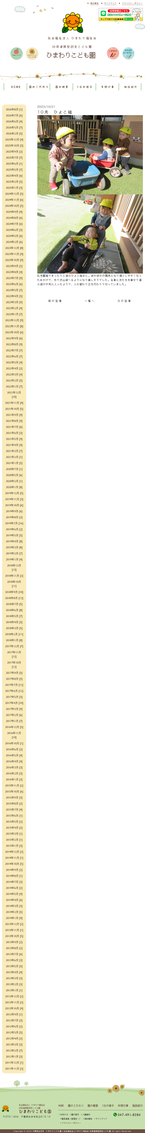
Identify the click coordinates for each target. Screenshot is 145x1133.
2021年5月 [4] (14, 439)
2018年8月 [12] (14, 598)
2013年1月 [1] (14, 990)
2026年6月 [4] (14, 121)
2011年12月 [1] (14, 1062)
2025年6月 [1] (14, 163)
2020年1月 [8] (14, 487)
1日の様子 (85, 87)
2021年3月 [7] (14, 451)
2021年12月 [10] (14, 394)
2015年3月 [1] (14, 833)
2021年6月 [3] (14, 433)
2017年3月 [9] (14, 709)
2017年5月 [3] (14, 697)
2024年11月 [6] (14, 200)
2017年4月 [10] (14, 703)
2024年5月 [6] (14, 236)
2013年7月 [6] (14, 954)
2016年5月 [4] (14, 755)
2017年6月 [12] (14, 691)
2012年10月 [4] (14, 1008)
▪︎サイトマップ (100, 1119)
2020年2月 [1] (14, 481)
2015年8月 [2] (14, 803)
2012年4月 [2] (14, 1038)
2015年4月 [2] (14, 827)
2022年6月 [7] (14, 356)
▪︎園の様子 (74, 1114)
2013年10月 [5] (14, 936)
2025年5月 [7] (14, 169)
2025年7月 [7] (14, 157)
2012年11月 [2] (14, 1002)
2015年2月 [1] (14, 839)
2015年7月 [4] (14, 809)
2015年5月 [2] (14, 821)
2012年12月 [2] (14, 996)
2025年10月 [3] (14, 145)
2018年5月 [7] (14, 616)
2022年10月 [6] (14, 332)
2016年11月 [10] (14, 735)
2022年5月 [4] (14, 362)
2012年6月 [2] (14, 1026)
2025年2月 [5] (14, 181)
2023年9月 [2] (14, 266)
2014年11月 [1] (14, 858)
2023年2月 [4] (14, 308)
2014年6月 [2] (14, 888)
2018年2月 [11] (14, 634)
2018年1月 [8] (14, 640)
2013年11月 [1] (14, 930)
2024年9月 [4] (14, 212)
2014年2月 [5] (14, 912)
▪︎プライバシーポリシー (70, 1123)
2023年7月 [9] (14, 278)
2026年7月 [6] (14, 115)
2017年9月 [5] (14, 673)
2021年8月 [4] (14, 421)
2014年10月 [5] (14, 864)
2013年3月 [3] (14, 978)
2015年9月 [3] (14, 797)
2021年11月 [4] (14, 403)
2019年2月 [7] (14, 553)
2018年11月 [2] (14, 575)
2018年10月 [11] (14, 584)
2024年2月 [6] (14, 242)
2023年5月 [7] (14, 290)
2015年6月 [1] (14, 815)
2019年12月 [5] (14, 493)
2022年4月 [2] (14, 368)
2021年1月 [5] (14, 463)
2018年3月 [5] (14, 628)
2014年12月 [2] (14, 852)
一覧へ (90, 300)
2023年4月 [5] (14, 296)
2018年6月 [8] (14, 610)
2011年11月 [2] (14, 1068)
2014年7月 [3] (14, 882)
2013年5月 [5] (14, 966)
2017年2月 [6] (14, 715)
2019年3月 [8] (14, 547)
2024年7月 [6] (14, 224)
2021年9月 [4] (14, 415)
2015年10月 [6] (14, 791)
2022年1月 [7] (14, 386)
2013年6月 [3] (14, 960)
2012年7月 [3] (14, 1020)
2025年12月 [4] (14, 139)
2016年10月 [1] (14, 743)
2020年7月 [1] (14, 469)
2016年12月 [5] (14, 727)
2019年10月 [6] (14, 505)
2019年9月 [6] (14, 511)
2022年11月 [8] (14, 326)
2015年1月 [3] (14, 846)
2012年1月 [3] (14, 1056)
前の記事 (55, 300)
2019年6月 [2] (14, 529)
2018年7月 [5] (14, 604)
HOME (16, 87)
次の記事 (125, 300)
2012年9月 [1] (14, 1014)
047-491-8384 (129, 1114)
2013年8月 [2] (14, 948)
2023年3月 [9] (14, 302)
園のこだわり (39, 87)
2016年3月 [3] (14, 767)
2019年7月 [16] (14, 523)
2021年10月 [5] (14, 409)
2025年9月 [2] (14, 151)
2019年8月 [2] (14, 517)
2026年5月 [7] (14, 127)
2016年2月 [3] (14, 773)
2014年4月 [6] (14, 900)
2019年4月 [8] (14, 541)
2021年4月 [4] (14, 445)
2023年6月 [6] (14, 284)
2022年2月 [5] (14, 380)
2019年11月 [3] (14, 499)
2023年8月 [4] (14, 272)
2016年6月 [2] (14, 749)
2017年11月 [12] (14, 654)
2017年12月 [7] (14, 646)
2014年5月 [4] (14, 894)
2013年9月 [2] (14, 942)
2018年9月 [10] (14, 592)
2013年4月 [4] (14, 972)
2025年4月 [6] (14, 175)
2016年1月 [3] (14, 779)
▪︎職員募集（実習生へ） (70, 1119)
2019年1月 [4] (14, 559)
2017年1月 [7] (14, 721)
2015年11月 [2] (14, 785)
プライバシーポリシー (132, 3)
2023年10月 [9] (14, 260)
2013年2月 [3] (14, 984)
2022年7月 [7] (14, 350)
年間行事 (108, 87)
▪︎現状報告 (87, 1119)
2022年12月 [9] (14, 320)
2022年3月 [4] (14, 374)
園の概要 (62, 87)
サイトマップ (110, 3)
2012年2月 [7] (14, 1050)
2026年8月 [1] (14, 109)
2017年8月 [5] (14, 679)
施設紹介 (131, 87)
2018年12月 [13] (14, 567)
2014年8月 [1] (14, 876)
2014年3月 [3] (14, 906)
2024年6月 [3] (14, 230)
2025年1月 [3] (14, 187)
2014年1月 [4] (14, 918)
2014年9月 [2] (14, 870)
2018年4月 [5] (14, 622)
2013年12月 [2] (14, 924)
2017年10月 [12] (14, 664)
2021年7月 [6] (14, 427)
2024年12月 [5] (14, 194)
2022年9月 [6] (14, 338)
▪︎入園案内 (85, 1114)
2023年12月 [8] (14, 248)
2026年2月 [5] (14, 133)
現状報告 (94, 3)
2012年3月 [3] (14, 1044)
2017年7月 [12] (14, 685)
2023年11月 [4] (14, 254)
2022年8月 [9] (14, 344)
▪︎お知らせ (63, 1114)
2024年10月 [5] (14, 206)
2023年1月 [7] (14, 314)
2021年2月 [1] (14, 457)
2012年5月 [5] (14, 1032)
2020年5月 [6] (14, 475)
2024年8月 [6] (14, 218)
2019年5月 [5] (14, 535)
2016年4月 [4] (14, 761)
